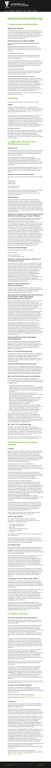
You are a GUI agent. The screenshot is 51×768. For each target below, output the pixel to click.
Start (6, 10)
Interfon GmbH (10, 764)
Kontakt (35, 10)
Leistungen (11, 10)
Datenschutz (43, 764)
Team (24, 10)
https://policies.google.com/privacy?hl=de (32, 682)
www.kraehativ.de (29, 764)
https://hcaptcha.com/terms (15, 755)
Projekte (29, 10)
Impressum (40, 765)
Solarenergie (18, 10)
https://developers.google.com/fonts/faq (18, 696)
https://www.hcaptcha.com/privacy (19, 753)
